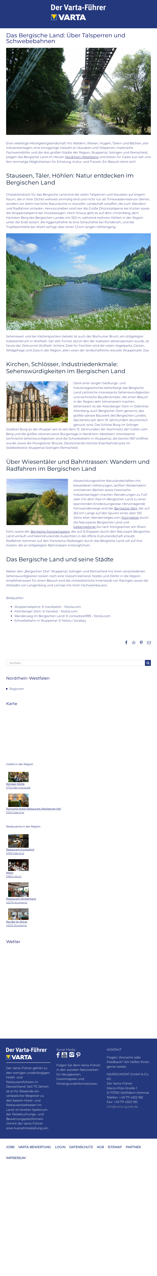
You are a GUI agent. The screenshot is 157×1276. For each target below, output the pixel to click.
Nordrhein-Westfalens (82, 157)
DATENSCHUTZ (81, 1147)
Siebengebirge (84, 527)
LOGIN (60, 1147)
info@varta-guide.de (122, 1106)
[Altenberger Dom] (37, 383)
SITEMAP (115, 1147)
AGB (100, 1147)
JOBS (10, 1147)
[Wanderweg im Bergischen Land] (37, 480)
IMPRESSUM (16, 1158)
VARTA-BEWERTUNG (34, 1147)
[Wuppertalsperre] (78, 235)
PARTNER (133, 1147)
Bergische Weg (125, 508)
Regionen (16, 689)
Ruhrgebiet (130, 518)
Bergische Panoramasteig (50, 531)
